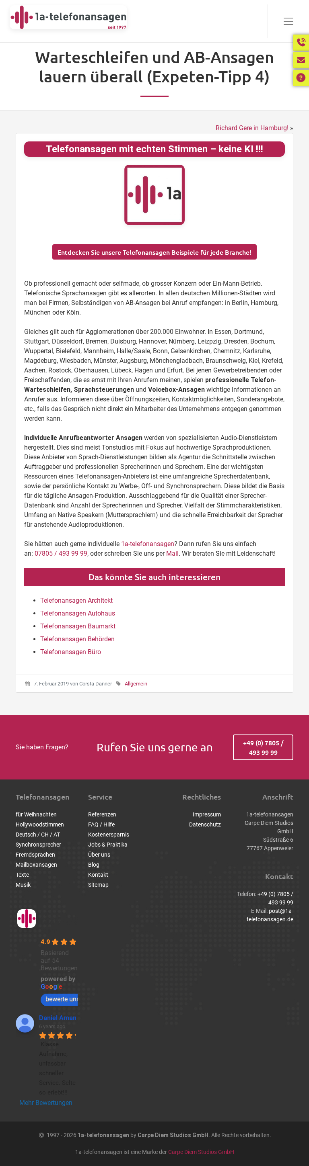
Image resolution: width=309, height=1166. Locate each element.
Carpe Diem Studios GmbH (201, 1152)
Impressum (207, 814)
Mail (172, 553)
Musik (23, 885)
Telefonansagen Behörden (77, 639)
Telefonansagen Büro (70, 652)
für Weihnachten (36, 814)
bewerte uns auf (68, 999)
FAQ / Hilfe (101, 824)
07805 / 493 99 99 (61, 553)
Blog (93, 864)
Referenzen (102, 814)
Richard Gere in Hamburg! (252, 128)
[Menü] (283, 21)
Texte (22, 874)
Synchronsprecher (38, 844)
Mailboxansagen (36, 864)
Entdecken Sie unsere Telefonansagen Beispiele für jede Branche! (154, 252)
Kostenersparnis (108, 834)
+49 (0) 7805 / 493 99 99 (263, 747)
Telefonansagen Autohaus (77, 613)
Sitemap (98, 885)
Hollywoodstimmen (40, 824)
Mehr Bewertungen (45, 1103)
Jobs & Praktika (108, 844)
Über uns (99, 854)
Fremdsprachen (35, 854)
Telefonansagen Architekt (76, 600)
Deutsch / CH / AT (38, 834)
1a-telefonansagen (147, 544)
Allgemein (136, 684)
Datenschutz (205, 824)
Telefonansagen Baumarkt (77, 626)
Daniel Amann (59, 1018)
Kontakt (98, 874)
